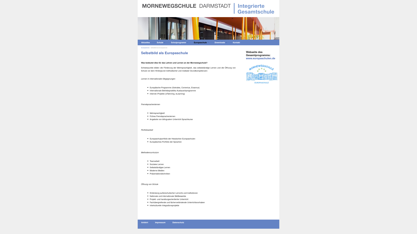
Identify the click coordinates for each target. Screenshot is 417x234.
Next (261, 27)
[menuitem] (145, 42)
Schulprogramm (178, 42)
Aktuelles (145, 42)
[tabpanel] (208, 28)
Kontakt (236, 42)
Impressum (160, 222)
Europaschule (200, 42)
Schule (160, 42)
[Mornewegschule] (208, 8)
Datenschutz (178, 222)
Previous (155, 27)
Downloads (220, 42)
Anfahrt (144, 222)
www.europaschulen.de (260, 58)
